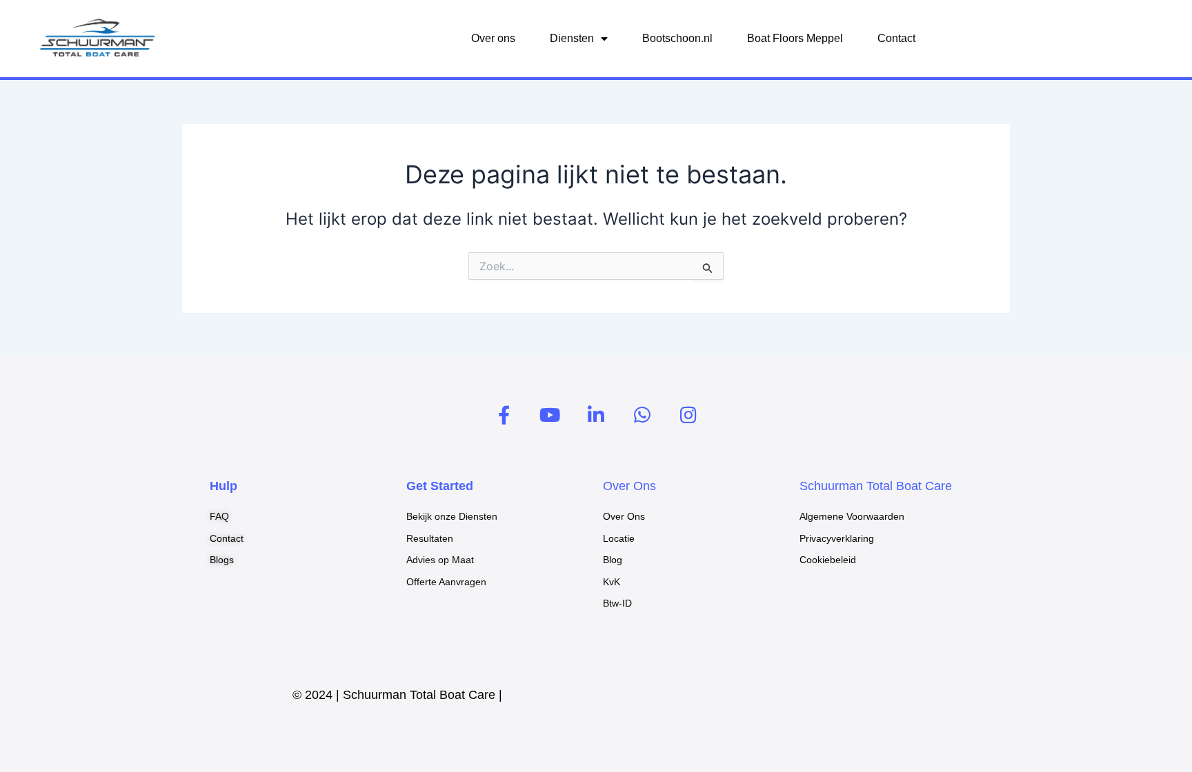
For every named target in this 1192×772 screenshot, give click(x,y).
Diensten (572, 38)
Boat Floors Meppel (795, 38)
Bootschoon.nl (677, 38)
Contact (896, 38)
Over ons (493, 38)
